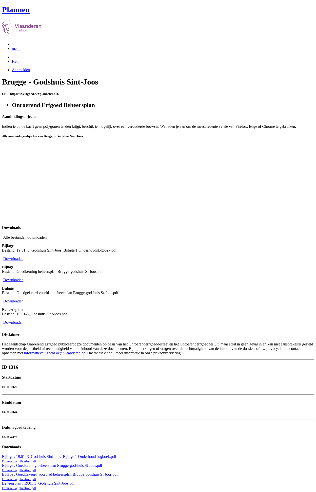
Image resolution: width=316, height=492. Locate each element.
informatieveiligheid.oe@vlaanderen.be (54, 353)
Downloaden (13, 259)
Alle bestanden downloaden (25, 237)
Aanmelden (21, 70)
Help (16, 61)
